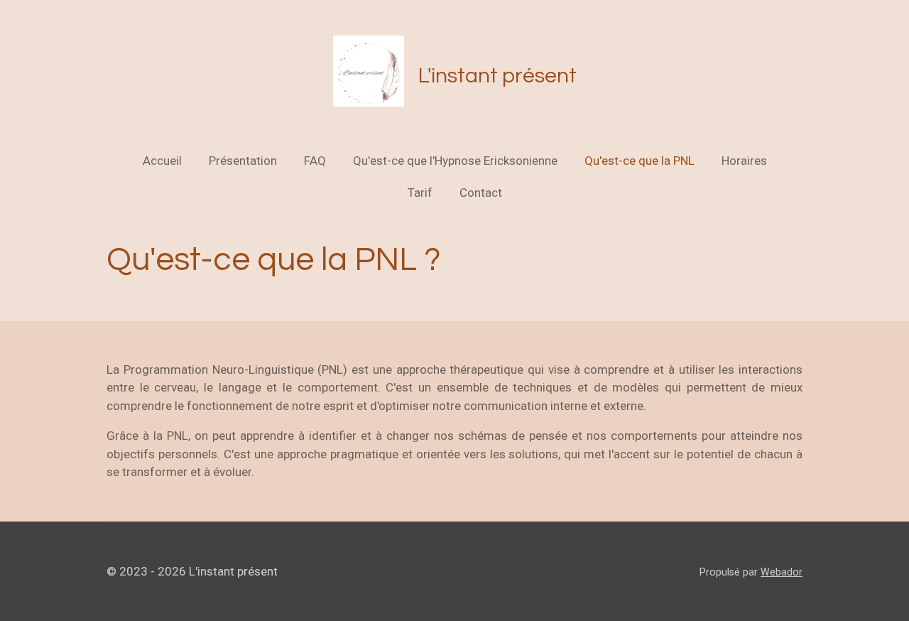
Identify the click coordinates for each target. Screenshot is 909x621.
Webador (781, 572)
